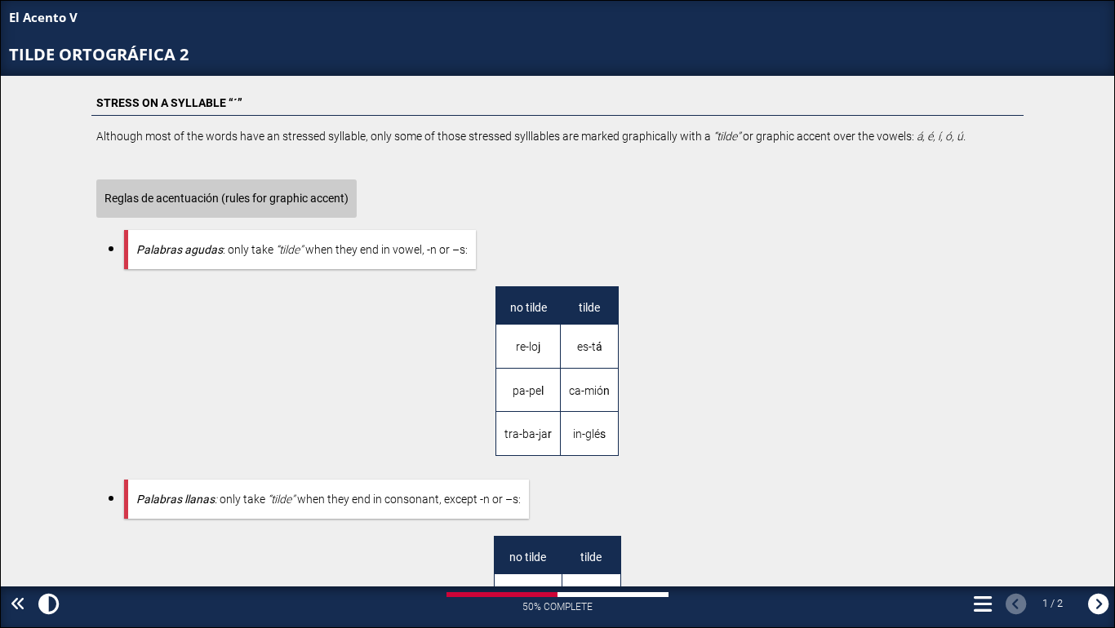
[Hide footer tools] (15, 604)
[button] (46, 605)
